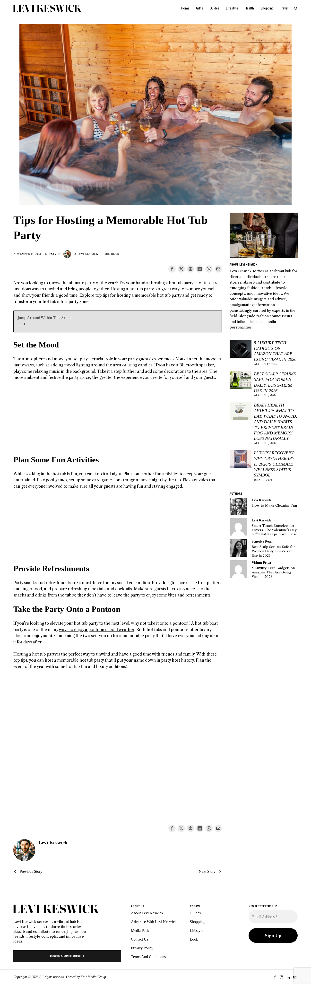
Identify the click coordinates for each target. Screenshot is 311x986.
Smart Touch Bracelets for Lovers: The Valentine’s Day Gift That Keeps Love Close (274, 530)
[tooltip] (172, 269)
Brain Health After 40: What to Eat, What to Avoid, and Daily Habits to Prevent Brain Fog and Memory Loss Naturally (275, 422)
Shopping (197, 922)
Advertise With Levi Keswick (154, 922)
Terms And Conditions (148, 957)
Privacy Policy (142, 948)
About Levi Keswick (147, 913)
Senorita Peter (262, 541)
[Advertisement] (117, 421)
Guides (195, 913)
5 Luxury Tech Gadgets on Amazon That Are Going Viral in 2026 (275, 351)
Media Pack (140, 930)
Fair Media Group (93, 977)
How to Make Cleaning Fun (274, 505)
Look (194, 939)
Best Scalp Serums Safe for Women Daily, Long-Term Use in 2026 (275, 382)
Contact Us (139, 939)
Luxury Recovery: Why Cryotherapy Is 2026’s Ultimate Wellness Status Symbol (274, 463)
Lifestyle (52, 254)
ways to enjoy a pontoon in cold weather (96, 629)
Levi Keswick (88, 254)
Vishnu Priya (261, 562)
